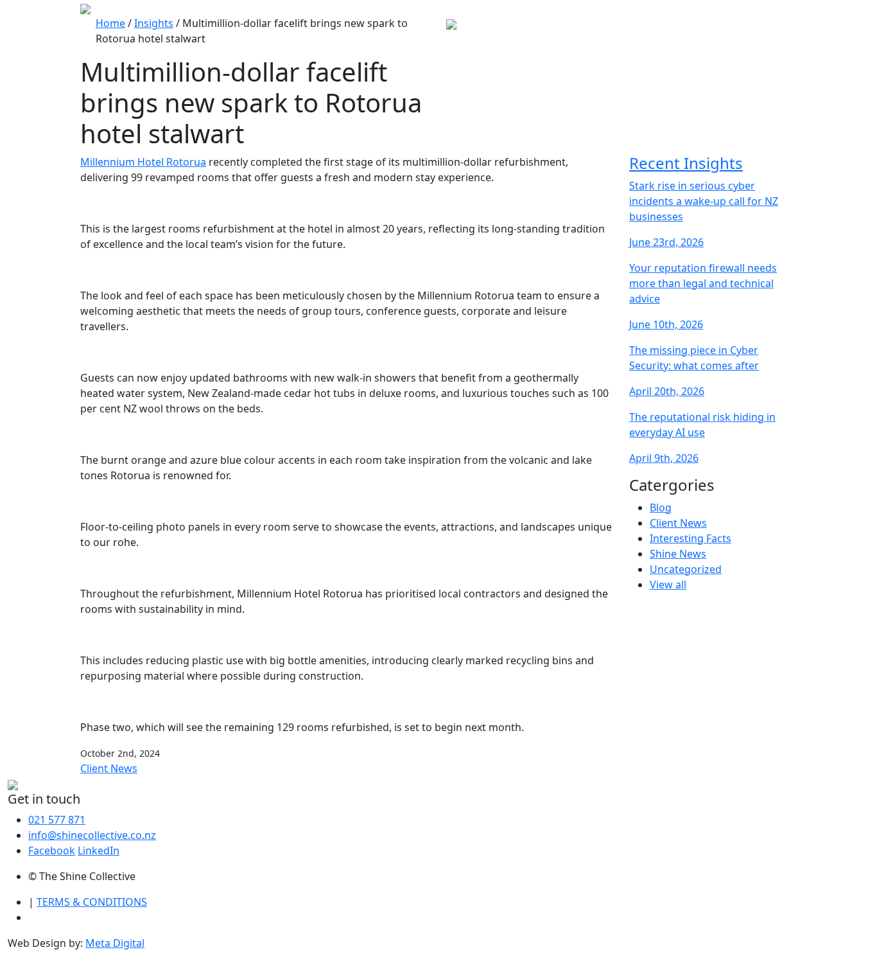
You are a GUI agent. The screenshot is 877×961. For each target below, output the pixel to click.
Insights (153, 23)
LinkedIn (98, 850)
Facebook (51, 850)
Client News (108, 768)
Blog (661, 507)
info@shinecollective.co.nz (92, 835)
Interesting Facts (690, 538)
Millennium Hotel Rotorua (143, 162)
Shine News (678, 554)
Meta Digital (114, 943)
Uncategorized (686, 569)
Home (110, 23)
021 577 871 (56, 820)
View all (668, 584)
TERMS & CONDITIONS (92, 902)
